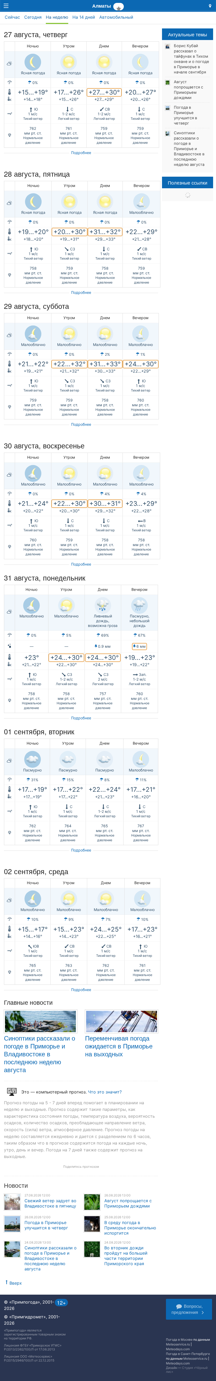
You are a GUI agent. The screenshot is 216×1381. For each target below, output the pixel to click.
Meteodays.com (178, 1349)
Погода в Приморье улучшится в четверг (46, 1225)
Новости (16, 1185)
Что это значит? (105, 1092)
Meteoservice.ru (178, 1344)
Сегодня (33, 17)
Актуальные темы (187, 34)
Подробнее (81, 152)
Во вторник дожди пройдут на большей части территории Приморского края (126, 1255)
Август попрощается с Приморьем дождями (128, 1203)
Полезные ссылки (187, 182)
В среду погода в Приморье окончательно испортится (130, 1228)
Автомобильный (116, 17)
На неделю (57, 17)
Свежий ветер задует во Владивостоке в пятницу (50, 1203)
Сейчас (12, 17)
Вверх (15, 1283)
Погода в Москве (179, 1340)
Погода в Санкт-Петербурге (188, 1354)
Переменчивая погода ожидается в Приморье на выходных (119, 1045)
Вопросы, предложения (186, 1309)
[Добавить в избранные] (118, 6)
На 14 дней (83, 17)
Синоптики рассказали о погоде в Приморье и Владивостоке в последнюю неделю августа (39, 1053)
